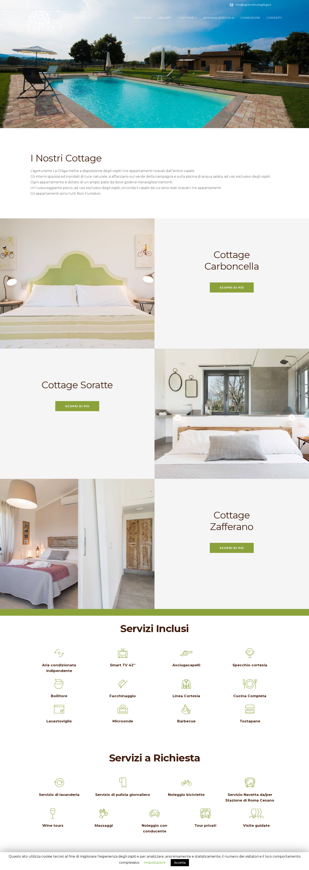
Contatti (274, 17)
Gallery (165, 17)
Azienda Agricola (218, 17)
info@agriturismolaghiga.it (253, 4)
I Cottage (186, 17)
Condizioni (250, 17)
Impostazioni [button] (154, 863)
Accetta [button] (180, 863)
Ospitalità (142, 17)
